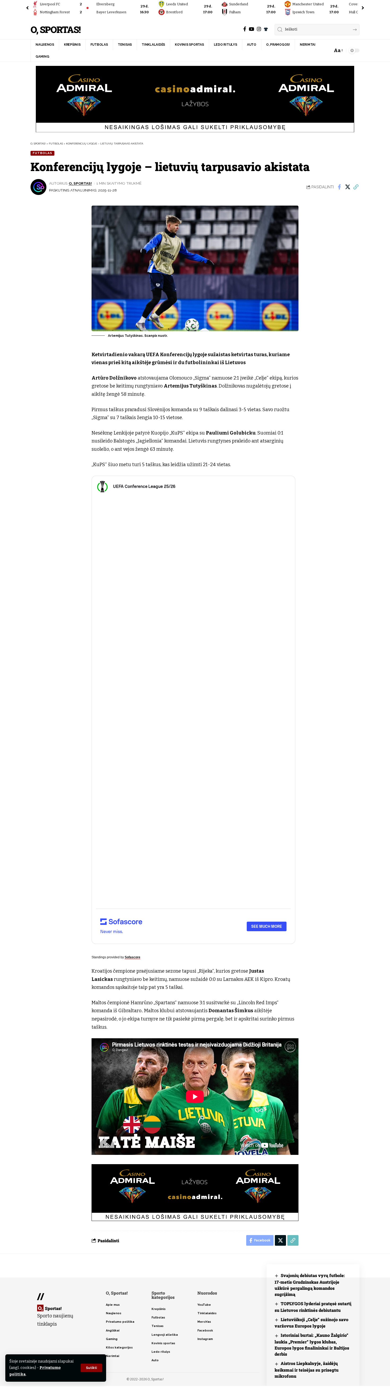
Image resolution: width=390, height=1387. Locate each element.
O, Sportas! (55, 29)
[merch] (265, 29)
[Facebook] (245, 29)
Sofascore (132, 957)
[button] (91, 1368)
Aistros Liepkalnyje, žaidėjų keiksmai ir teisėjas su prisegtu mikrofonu (307, 1369)
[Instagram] (258, 29)
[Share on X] (347, 187)
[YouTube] (251, 29)
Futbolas (42, 153)
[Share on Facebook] (339, 187)
